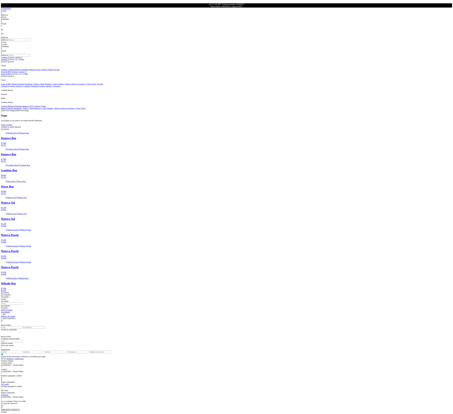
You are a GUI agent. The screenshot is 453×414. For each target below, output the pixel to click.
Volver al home (6, 125)
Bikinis (14, 84)
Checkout (4, 395)
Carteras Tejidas (47, 70)
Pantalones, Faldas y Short (35, 84)
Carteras (11, 70)
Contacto (4, 86)
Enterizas (21, 84)
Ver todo (56, 70)
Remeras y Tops (51, 84)
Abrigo (74, 84)
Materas (32, 70)
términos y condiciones (15, 359)
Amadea (4, 57)
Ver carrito (5, 384)
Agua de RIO (6, 72)
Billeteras (18, 70)
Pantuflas (25, 70)
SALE (38, 70)
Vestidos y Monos (64, 84)
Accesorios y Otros (84, 84)
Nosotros (34, 86)
